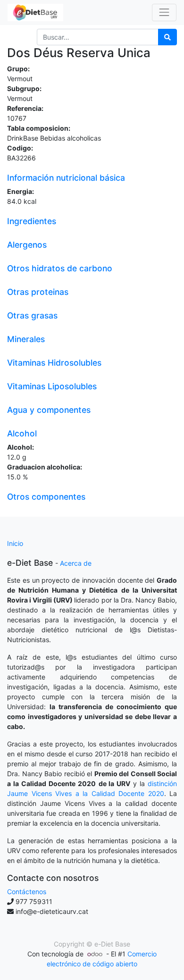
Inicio (15, 543)
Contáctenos (26, 892)
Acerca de (76, 563)
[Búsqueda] (167, 37)
